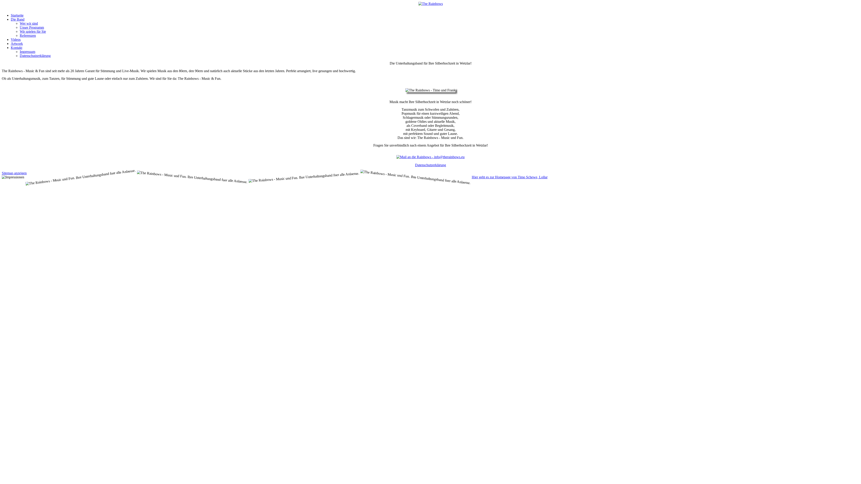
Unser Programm (32, 27)
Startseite (17, 15)
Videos (16, 39)
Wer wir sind (29, 23)
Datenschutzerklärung (35, 56)
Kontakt (16, 48)
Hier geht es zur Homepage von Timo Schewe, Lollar (510, 177)
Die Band (17, 19)
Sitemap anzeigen (14, 173)
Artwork (17, 43)
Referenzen (28, 35)
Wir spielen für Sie (33, 31)
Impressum (27, 52)
